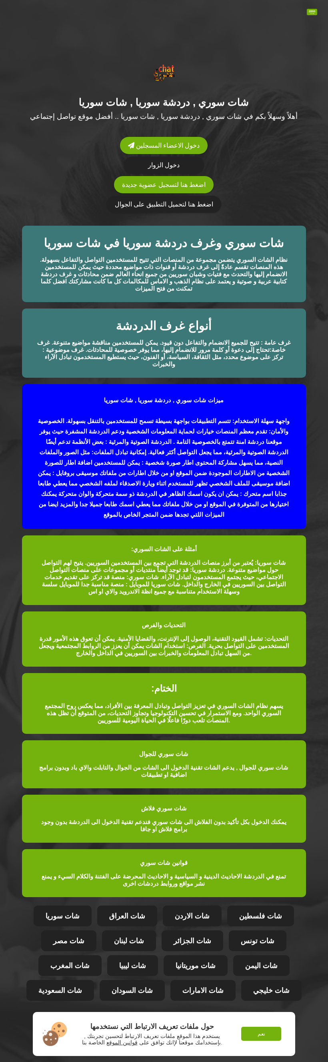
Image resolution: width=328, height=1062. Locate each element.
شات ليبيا (132, 966)
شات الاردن (192, 916)
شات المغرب (70, 966)
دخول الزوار (164, 165)
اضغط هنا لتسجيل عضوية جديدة (164, 184)
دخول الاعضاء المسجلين (167, 145)
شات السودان (132, 990)
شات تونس (257, 941)
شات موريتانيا (196, 966)
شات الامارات (203, 990)
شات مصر (68, 941)
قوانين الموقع (122, 1042)
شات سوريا (63, 916)
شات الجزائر (192, 941)
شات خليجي (271, 990)
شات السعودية (60, 990)
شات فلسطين (260, 916)
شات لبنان (129, 941)
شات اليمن (261, 966)
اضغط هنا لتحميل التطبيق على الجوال (164, 204)
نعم (261, 1034)
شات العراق (127, 916)
